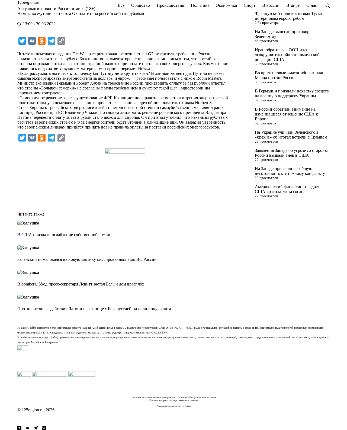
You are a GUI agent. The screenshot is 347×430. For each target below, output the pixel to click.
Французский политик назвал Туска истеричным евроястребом (288, 16)
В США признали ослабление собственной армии (63, 234)
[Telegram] (36, 428)
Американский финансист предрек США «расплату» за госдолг (287, 189)
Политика (200, 5)
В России (270, 5)
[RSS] (44, 428)
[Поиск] (328, 6)
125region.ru (28, 2)
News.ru (145, 68)
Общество (140, 5)
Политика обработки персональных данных (173, 400)
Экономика (226, 5)
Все (121, 5)
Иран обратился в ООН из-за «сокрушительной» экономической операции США (287, 54)
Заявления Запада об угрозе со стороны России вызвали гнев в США (291, 153)
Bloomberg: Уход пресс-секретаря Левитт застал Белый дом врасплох (80, 284)
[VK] (27, 428)
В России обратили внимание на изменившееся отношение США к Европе (286, 114)
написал (131, 102)
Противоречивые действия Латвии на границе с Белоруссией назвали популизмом (94, 308)
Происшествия (170, 5)
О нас (311, 5)
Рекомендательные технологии (173, 406)
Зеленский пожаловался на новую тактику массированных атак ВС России (87, 259)
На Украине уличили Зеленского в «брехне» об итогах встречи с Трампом (291, 134)
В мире (293, 5)
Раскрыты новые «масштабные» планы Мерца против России (291, 75)
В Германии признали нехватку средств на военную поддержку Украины (292, 93)
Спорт (249, 5)
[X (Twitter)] (19, 428)
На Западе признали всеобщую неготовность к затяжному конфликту (290, 171)
